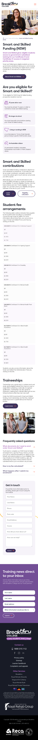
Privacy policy (19, 658)
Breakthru (19, 674)
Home (6, 38)
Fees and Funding (13, 38)
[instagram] (19, 653)
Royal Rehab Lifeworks (19, 677)
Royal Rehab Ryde (19, 682)
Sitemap (19, 661)
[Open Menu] (35, 4)
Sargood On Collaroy (19, 680)
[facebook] (15, 653)
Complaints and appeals (19, 666)
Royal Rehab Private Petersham (19, 685)
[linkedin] (23, 653)
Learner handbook (19, 663)
